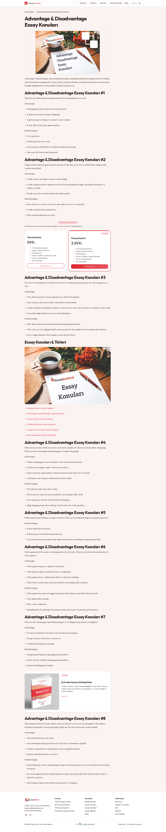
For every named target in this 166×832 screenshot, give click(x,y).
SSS (116, 808)
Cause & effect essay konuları (40, 419)
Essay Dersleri (90, 802)
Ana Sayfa (30, 12)
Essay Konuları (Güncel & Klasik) (41, 435)
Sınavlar (83, 3)
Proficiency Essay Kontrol (65, 811)
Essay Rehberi (90, 811)
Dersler (93, 3)
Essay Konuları (90, 805)
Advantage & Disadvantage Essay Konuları (52, 12)
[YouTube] (26, 815)
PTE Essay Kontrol (62, 808)
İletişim (118, 811)
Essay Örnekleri (116, 3)
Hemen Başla (44, 266)
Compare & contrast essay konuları (43, 430)
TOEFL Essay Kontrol (63, 802)
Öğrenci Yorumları (122, 805)
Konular (103, 3)
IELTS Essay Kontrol (62, 805)
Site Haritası (120, 814)
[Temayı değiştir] (139, 3)
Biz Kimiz (118, 802)
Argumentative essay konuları (40, 408)
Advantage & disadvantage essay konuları (45, 413)
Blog (126, 3)
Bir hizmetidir (85, 824)
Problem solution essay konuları (41, 424)
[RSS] (30, 815)
